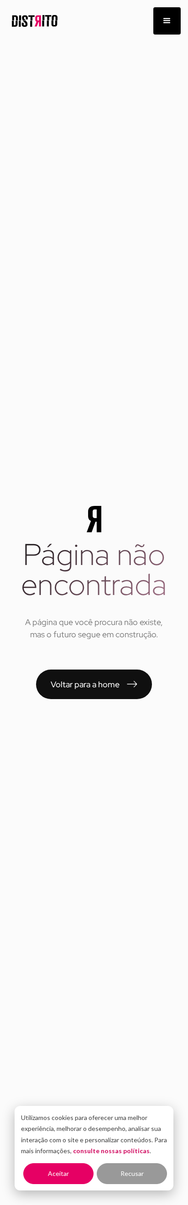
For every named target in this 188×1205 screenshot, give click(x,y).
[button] (167, 21)
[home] (32, 21)
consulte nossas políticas (111, 1151)
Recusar (132, 1173)
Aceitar (58, 1173)
